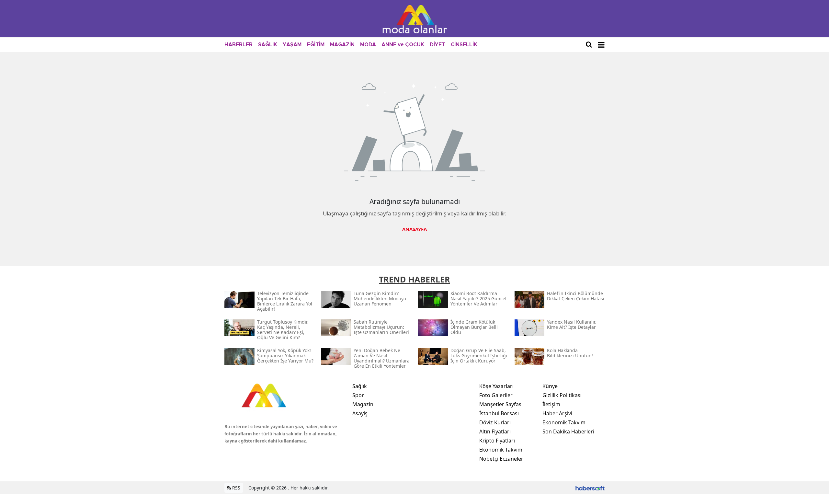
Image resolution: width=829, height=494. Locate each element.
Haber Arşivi (557, 413)
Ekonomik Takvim (500, 449)
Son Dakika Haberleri (568, 431)
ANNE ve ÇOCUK (402, 44)
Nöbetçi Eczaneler (501, 458)
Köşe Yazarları (496, 386)
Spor (358, 395)
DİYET (437, 44)
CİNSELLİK (464, 44)
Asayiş (360, 413)
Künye (550, 386)
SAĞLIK (267, 44)
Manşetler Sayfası (501, 404)
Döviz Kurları (495, 422)
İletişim (551, 404)
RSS (235, 488)
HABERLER (238, 44)
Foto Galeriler (496, 395)
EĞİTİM (315, 44)
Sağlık (359, 386)
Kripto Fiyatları (497, 440)
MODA (368, 44)
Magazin (362, 404)
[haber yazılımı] (590, 487)
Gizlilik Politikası (562, 395)
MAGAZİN (342, 44)
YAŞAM (292, 44)
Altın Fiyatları (495, 431)
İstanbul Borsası (499, 413)
